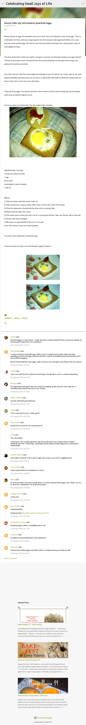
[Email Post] (5, 316)
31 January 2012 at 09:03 (20, 541)
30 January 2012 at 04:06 (20, 473)
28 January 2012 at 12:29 (20, 377)
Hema (12, 479)
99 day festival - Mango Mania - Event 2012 (32, 695)
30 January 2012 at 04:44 (20, 488)
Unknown (14, 535)
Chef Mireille (15, 351)
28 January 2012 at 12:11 (20, 345)
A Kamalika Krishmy (18, 522)
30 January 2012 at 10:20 (20, 500)
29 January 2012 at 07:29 (20, 449)
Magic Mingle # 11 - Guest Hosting (30, 624)
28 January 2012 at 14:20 (20, 392)
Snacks (24, 318)
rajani (12, 410)
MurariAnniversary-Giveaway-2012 (35, 513)
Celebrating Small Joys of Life (29, 3)
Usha (12, 435)
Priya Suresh (15, 422)
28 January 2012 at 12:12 (20, 365)
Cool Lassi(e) (15, 467)
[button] (5, 30)
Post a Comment (10, 558)
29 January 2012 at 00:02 (20, 429)
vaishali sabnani (16, 455)
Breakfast (8, 318)
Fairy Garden (15, 506)
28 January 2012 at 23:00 (20, 416)
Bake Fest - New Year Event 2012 (29, 660)
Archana (13, 383)
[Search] (55, 3)
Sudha (12, 337)
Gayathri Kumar (16, 494)
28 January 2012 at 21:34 (20, 404)
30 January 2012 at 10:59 (20, 516)
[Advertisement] (43, 580)
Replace (17, 318)
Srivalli (13, 371)
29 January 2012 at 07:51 (20, 461)
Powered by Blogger (44, 718)
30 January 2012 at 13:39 (20, 529)
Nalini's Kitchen (16, 398)
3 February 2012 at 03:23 (19, 553)
